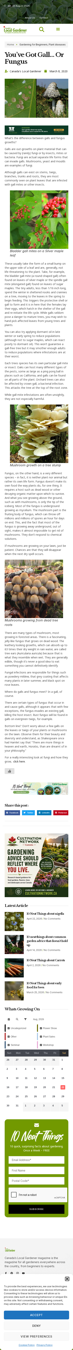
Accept (36, 1315)
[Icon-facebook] (6, 1273)
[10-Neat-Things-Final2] (36, 793)
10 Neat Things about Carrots (46, 960)
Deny (36, 1326)
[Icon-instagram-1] (17, 1273)
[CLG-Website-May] (36, 134)
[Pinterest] (12, 1273)
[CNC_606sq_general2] (36, 896)
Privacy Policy (45, 1345)
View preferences (36, 1336)
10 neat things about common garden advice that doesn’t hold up (47, 941)
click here (18, 761)
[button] (67, 1279)
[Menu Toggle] (58, 29)
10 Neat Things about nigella (45, 913)
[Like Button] (9, 771)
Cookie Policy (27, 1345)
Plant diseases (57, 44)
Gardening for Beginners (33, 44)
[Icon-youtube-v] (23, 1273)
